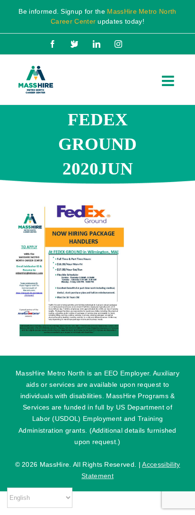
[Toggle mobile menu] (169, 81)
